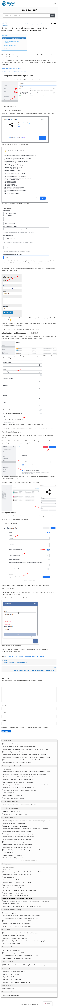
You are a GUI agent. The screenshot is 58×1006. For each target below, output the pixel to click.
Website (4, 720)
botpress (10, 656)
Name (4, 705)
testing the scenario (8, 48)
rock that (41, 656)
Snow (21, 1004)
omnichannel (27, 656)
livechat (21, 656)
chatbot (15, 656)
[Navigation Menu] (55, 3)
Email (4, 713)
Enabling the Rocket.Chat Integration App (13, 38)
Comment (5, 685)
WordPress (34, 1004)
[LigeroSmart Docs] (9, 3)
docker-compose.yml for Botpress (11, 68)
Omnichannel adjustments (9, 45)
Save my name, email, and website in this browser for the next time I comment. (25, 727)
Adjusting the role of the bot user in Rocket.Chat (11, 41)
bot (6, 656)
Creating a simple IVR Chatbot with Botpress (14, 72)
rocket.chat (35, 656)
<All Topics (5, 22)
